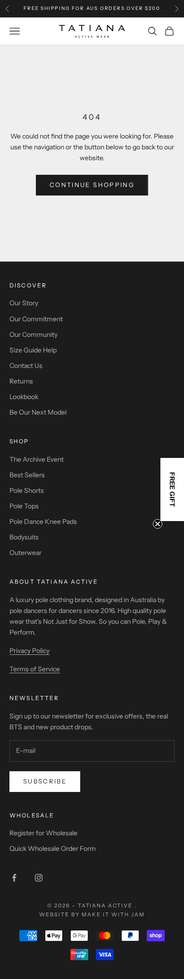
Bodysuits (24, 537)
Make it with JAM (113, 914)
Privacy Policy (29, 650)
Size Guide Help (33, 350)
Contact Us (25, 365)
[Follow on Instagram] (38, 877)
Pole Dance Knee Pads (43, 521)
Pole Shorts (26, 490)
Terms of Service (34, 669)
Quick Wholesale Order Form (52, 848)
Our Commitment (36, 319)
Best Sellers (27, 475)
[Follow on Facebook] (14, 877)
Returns (21, 381)
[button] (172, 489)
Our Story (23, 303)
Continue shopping (92, 184)
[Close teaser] (157, 524)
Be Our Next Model (38, 412)
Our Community (33, 334)
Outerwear (25, 552)
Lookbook (23, 396)
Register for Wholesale (43, 833)
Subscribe (45, 781)
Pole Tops (24, 506)
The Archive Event (36, 459)
